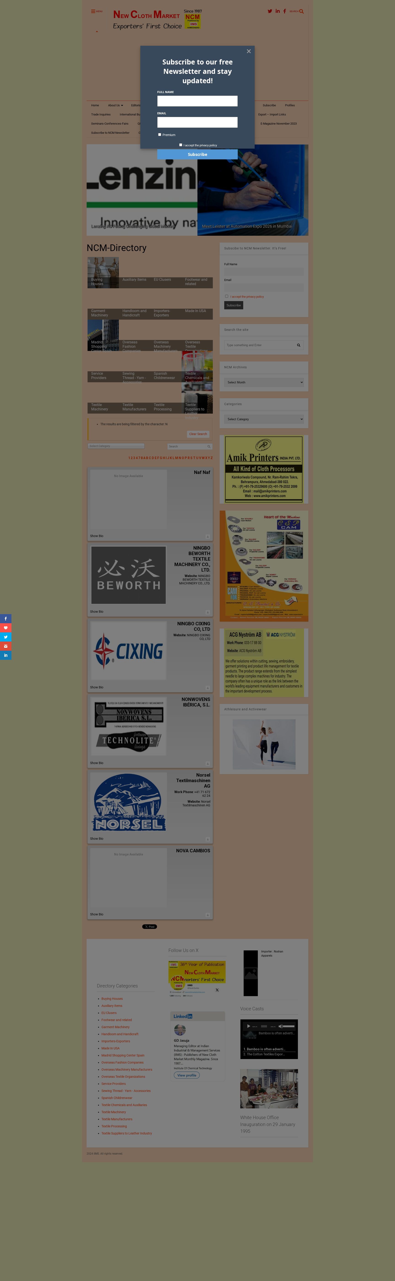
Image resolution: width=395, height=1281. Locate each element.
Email (161, 113)
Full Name (165, 92)
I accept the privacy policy (200, 145)
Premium (168, 135)
